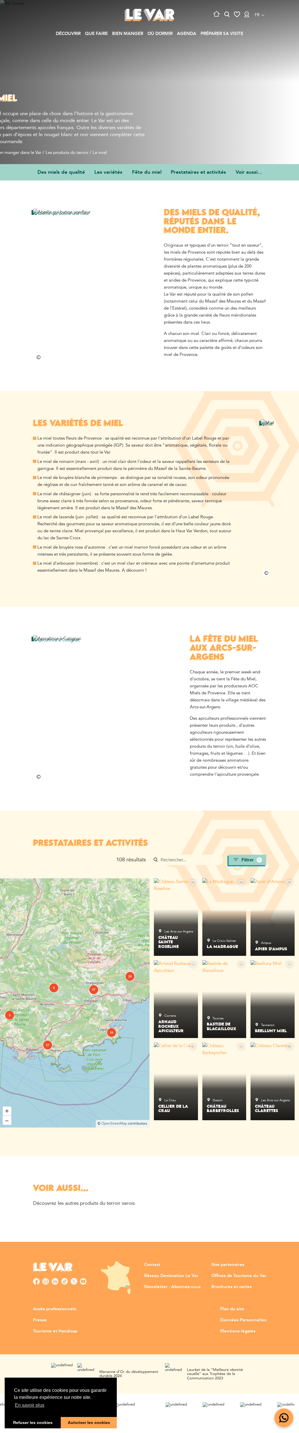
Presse (40, 1320)
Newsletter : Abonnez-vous (172, 1286)
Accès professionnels (54, 1309)
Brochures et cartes (231, 1286)
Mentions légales (237, 1331)
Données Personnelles (243, 1320)
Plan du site (232, 1309)
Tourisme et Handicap (55, 1331)
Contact (152, 1264)
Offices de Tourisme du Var (238, 1275)
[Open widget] (283, 1418)
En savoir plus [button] (29, 1405)
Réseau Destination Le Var (171, 1275)
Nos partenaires (227, 1264)
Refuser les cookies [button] (33, 1422)
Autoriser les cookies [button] (89, 1422)
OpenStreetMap (114, 1123)
